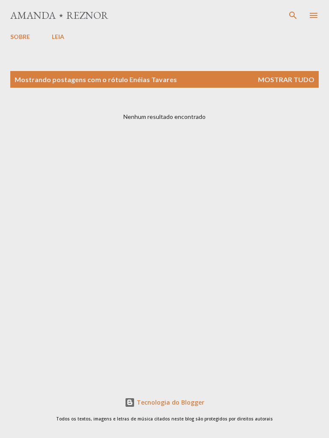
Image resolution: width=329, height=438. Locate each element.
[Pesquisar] (293, 15)
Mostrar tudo (286, 79)
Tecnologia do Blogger (169, 402)
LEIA (58, 36)
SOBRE (20, 36)
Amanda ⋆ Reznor (59, 15)
